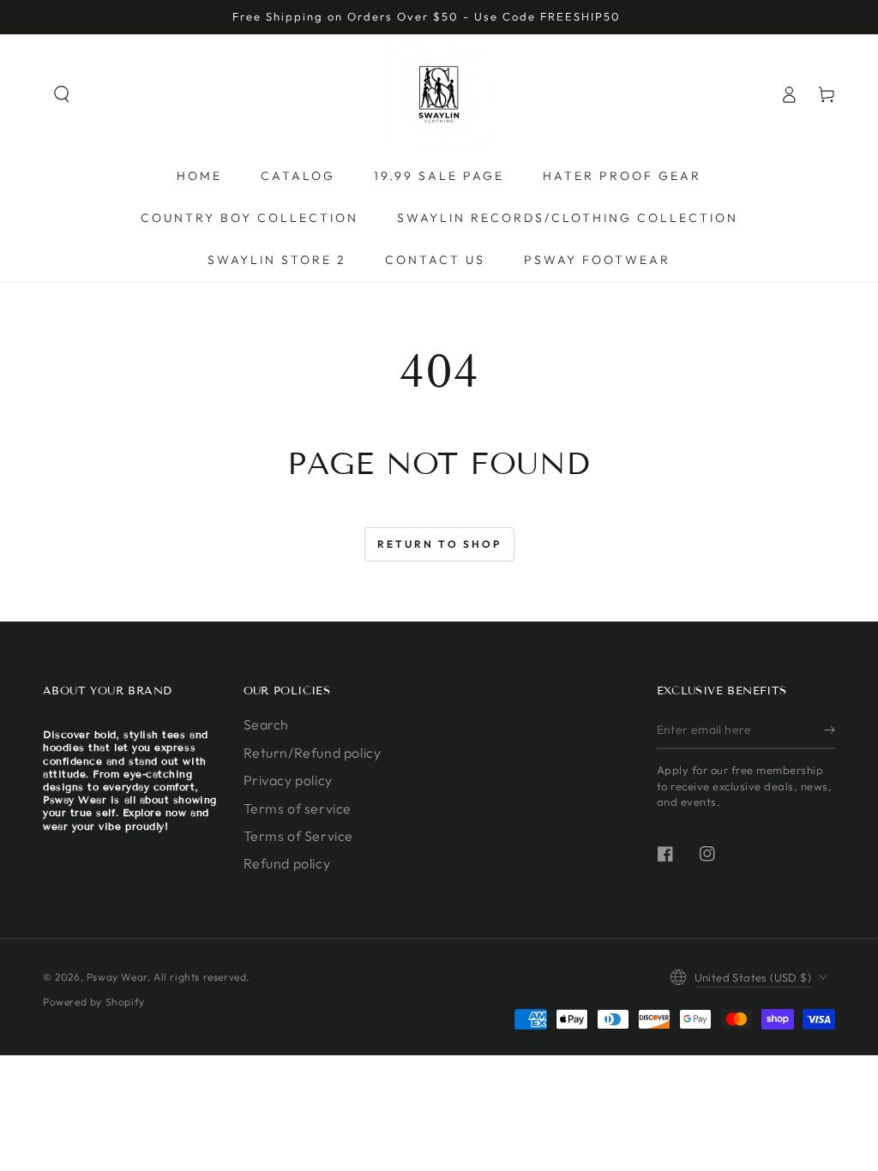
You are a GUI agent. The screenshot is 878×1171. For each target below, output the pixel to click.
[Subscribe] (829, 729)
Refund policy (287, 863)
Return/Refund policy (313, 752)
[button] (62, 94)
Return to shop (439, 543)
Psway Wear (117, 976)
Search (267, 724)
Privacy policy (288, 780)
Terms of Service (299, 835)
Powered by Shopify (94, 1001)
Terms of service (298, 808)
